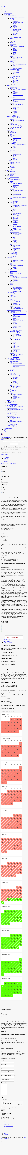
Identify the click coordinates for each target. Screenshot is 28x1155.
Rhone (11, 392)
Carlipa (14, 186)
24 (17, 728)
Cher (11, 134)
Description (6, 457)
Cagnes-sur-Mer (16, 316)
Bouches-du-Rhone (14, 331)
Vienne (11, 77)
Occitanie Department (15, 179)
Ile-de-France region (14, 177)
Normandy (9, 257)
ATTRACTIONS (8, 642)
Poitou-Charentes (11, 425)
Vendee (11, 285)
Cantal (11, 370)
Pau (13, 74)
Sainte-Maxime (16, 346)
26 (2, 731)
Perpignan (15, 240)
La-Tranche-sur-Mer (17, 288)
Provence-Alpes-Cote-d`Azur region (18, 311)
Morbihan (12, 103)
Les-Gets (15, 379)
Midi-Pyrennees (10, 416)
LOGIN (2, 439)
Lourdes (14, 209)
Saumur (11, 275)
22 (11, 728)
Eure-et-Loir (12, 135)
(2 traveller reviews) (6, 463)
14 (8, 725)
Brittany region (13, 87)
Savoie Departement (17, 394)
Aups (14, 340)
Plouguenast (15, 92)
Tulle (14, 41)
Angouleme (15, 21)
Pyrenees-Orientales (14, 232)
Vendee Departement (17, 287)
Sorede (14, 241)
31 (17, 731)
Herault (11, 212)
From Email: (4, 1064)
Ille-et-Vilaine (13, 97)
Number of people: (5, 1072)
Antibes (14, 315)
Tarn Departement (17, 245)
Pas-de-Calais (13, 300)
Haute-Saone (13, 296)
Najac (14, 191)
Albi (14, 246)
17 (17, 725)
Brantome (15, 50)
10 (17, 722)
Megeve (14, 381)
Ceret (14, 237)
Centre (8, 130)
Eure (11, 263)
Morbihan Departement (18, 104)
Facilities (6, 458)
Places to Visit (7, 14)
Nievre (11, 123)
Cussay (14, 146)
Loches (14, 147)
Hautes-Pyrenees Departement (20, 205)
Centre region (13, 132)
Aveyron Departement (18, 190)
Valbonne (15, 327)
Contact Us (6, 1124)
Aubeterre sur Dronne (18, 22)
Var (10, 338)
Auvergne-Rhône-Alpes (15, 359)
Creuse (11, 42)
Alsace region (13, 401)
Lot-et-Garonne (13, 62)
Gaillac (14, 249)
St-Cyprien (15, 242)
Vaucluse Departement (18, 354)
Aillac (14, 48)
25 (20, 728)
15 (11, 725)
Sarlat (14, 54)
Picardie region (13, 424)
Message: (3, 1082)
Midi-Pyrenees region (15, 417)
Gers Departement (17, 199)
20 (5, 728)
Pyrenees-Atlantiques (15, 69)
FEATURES (7, 641)
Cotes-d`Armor (13, 88)
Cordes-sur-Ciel (16, 248)
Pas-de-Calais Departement (19, 302)
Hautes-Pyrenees (13, 203)
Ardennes (12, 163)
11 (20, 722)
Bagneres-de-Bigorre (17, 206)
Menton (14, 322)
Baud (14, 105)
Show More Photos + (14, 637)
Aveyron (12, 189)
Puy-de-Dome (13, 390)
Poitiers (14, 84)
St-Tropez (15, 351)
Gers (11, 198)
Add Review (14, 463)
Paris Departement (17, 154)
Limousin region (13, 412)
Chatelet (14, 155)
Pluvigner (15, 112)
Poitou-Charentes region (15, 426)
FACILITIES (7, 639)
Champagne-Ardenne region (16, 406)
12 (2, 725)
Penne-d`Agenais (17, 66)
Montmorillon (16, 83)
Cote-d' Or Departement (18, 120)
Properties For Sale (8, 1126)
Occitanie (9, 178)
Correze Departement (18, 40)
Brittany (8, 85)
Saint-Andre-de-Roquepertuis (19, 197)
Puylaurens (15, 250)
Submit (2, 1110)
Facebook (6, 1134)
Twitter (5, 1133)
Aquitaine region (13, 404)
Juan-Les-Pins (16, 319)
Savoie (11, 393)
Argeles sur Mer (16, 236)
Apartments (22, 441)
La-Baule (15, 279)
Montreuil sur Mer (17, 304)
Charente (12, 18)
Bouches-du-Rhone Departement (17, 333)
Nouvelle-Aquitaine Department (17, 17)
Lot (10, 225)
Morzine (15, 382)
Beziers (14, 214)
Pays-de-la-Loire (10, 272)
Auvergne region (14, 361)
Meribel (14, 398)
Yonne (11, 128)
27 (5, 731)
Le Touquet (15, 303)
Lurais (14, 142)
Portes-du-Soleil (16, 383)
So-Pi (14, 158)
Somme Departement (17, 307)
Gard (11, 193)
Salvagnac (15, 252)
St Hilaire (12, 131)
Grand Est (9, 160)
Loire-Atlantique (13, 276)
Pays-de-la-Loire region (15, 273)
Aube (11, 164)
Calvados (12, 259)
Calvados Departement (18, 260)
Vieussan (15, 224)
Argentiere (15, 377)
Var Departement (17, 339)
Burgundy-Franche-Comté (13, 116)
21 (8, 728)
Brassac (14, 256)
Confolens (15, 26)
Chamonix (15, 378)
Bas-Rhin (12, 166)
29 (11, 731)
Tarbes (14, 210)
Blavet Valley (16, 107)
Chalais (14, 23)
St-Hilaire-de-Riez (17, 289)
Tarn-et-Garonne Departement (20, 254)
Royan (14, 34)
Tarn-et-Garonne (13, 253)
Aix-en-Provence (17, 335)
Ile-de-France (10, 175)
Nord (11, 299)
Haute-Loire (12, 373)
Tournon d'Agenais (17, 68)
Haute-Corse (13, 174)
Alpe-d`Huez (16, 388)
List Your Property (8, 13)
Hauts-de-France (10, 292)
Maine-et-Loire (13, 281)
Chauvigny (15, 80)
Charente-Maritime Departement (17, 30)
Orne (11, 269)
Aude (11, 182)
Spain (5, 429)
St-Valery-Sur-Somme (18, 308)
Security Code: (4, 1100)
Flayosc (14, 342)
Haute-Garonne (13, 202)
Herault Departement (17, 213)
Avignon (15, 355)
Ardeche (12, 369)
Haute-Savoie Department (19, 375)
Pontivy (14, 113)
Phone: (2, 1068)
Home (5, 11)
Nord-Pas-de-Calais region (16, 421)
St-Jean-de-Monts (17, 291)
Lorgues (14, 345)
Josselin (14, 109)
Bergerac (15, 49)
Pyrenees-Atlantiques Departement (18, 71)
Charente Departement (18, 19)
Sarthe (11, 284)
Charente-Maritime (14, 27)
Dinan (14, 91)
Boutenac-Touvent (17, 31)
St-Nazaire (15, 280)
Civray (14, 81)
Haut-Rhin (12, 167)
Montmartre (15, 156)
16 (14, 725)
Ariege (11, 181)
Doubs (11, 295)
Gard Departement (17, 194)
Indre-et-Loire (13, 143)
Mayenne (12, 283)
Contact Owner (4, 454)
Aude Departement (17, 183)
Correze (11, 38)
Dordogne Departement (18, 46)
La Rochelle (15, 33)
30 (14, 731)
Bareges (14, 207)
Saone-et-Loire (13, 124)
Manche (11, 264)
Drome (11, 371)
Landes (11, 61)
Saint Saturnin (16, 357)
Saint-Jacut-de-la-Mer (18, 95)
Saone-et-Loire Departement (19, 126)
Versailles (15, 159)
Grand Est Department (15, 162)
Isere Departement (17, 386)
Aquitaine (9, 402)
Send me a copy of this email (9, 1108)
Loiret (11, 151)
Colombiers (15, 218)
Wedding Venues (8, 428)
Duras (14, 65)
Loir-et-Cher (12, 150)
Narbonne (15, 187)
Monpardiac (15, 201)
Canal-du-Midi (16, 216)
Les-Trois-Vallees (17, 397)
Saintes (14, 35)
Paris (11, 152)
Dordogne (12, 45)
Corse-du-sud (13, 173)
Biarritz (14, 73)
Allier (11, 362)
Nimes (14, 195)
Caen (14, 261)
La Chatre (15, 140)
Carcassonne (16, 185)
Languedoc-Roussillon (12, 408)
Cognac (14, 25)
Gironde (11, 56)
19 (2, 728)
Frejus (14, 343)
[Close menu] (1, 9)
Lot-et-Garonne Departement (19, 64)
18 (20, 725)
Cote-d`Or (12, 119)
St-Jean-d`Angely (17, 37)
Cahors (14, 228)
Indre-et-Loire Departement (19, 144)
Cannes (14, 318)
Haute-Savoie (13, 374)
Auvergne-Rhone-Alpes (12, 358)
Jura (10, 297)
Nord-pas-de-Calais (11, 418)
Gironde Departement (18, 57)
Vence (14, 328)
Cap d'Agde (15, 217)
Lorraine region (13, 414)
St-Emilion (15, 58)
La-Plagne (15, 396)
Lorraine (9, 413)
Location (6, 461)
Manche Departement (18, 265)
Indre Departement (17, 138)
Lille (11, 420)
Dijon (14, 121)
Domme (14, 52)
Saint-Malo (15, 101)
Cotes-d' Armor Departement (19, 89)
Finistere (12, 96)
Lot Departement (17, 226)
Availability (6, 459)
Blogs (5, 431)
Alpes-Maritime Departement (19, 314)
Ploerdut (15, 111)
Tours (14, 148)
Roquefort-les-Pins (17, 326)
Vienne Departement (17, 78)
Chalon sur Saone (17, 127)
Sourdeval (15, 268)
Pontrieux (15, 93)
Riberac (14, 53)
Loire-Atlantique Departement (20, 277)
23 (14, 728)
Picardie (8, 422)
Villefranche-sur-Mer (17, 330)
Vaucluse (12, 353)
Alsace (8, 400)
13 (5, 725)
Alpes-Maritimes (13, 312)
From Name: (4, 1061)
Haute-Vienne (13, 60)
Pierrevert (15, 367)
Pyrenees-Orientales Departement (17, 234)
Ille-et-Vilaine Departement (19, 99)
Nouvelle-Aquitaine (11, 15)
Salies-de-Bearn (16, 76)
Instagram (6, 1132)
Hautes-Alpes (13, 336)
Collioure (15, 238)
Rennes (14, 100)
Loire (11, 389)
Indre (11, 136)
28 (8, 731)
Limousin (9, 410)
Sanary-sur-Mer (16, 349)
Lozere (11, 230)
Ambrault (15, 139)
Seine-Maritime (13, 271)
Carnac (14, 108)
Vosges (11, 169)
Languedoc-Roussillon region (17, 409)
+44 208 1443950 (5, 1117)
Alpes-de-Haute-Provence (16, 363)
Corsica (8, 170)
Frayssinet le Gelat (17, 229)
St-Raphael (15, 350)
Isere (11, 385)
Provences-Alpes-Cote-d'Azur (14, 310)
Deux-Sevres (13, 44)
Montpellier (15, 220)
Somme (11, 306)
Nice (14, 324)
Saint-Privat (15, 222)
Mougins (15, 323)
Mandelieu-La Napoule (18, 320)
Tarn (11, 244)
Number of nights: (5, 1079)
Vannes (14, 115)
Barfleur (14, 267)
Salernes (15, 347)
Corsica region (13, 171)
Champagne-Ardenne (12, 405)
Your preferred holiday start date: (8, 1075)
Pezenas (14, 221)
